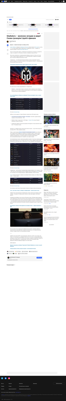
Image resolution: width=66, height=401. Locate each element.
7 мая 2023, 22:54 (12, 334)
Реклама (10, 386)
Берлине (26, 47)
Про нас (2, 383)
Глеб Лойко (13, 344)
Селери (30, 120)
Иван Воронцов (13, 283)
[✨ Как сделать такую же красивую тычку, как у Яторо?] (51, 120)
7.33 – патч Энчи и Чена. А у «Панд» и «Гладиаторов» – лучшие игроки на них (24, 190)
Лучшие (13, 266)
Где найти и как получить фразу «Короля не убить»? (51, 154)
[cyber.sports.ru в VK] (6, 378)
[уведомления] (62, 1)
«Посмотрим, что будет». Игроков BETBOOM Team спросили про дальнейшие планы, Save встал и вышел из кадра (51, 200)
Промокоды (35, 383)
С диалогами (39, 266)
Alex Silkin (12, 339)
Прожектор (21, 383)
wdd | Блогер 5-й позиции (16, 30)
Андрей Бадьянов (12, 41)
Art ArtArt (11, 333)
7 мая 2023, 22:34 (12, 327)
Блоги (12, 30)
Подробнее (29, 395)
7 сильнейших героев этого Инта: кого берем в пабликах (50, 184)
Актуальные (18, 266)
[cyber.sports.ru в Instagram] (9, 378)
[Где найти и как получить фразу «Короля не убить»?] (51, 148)
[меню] (9, 1)
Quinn (11, 174)
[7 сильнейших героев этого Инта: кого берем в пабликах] (51, 178)
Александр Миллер (13, 326)
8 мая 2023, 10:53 (13, 345)
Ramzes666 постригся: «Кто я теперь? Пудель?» (50, 213)
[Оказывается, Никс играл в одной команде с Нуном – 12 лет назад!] (51, 134)
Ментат (12, 313)
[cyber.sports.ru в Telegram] (2, 378)
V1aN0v (11, 295)
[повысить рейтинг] (8, 50)
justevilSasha (12, 276)
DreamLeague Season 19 (24, 49)
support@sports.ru (18, 392)
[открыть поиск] (59, 1)
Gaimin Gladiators (13, 47)
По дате (8, 266)
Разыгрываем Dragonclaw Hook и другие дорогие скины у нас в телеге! (23, 64)
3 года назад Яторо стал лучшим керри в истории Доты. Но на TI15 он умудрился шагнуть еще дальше (51, 168)
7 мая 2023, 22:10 (12, 270)
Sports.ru (3, 394)
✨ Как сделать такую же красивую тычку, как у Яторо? (51, 126)
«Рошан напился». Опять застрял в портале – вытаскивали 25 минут (23, 248)
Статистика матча (15, 26)
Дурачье (20, 132)
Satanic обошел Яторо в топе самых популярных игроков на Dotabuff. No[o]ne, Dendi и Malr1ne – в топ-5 (51, 207)
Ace (37, 171)
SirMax (11, 269)
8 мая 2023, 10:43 (12, 340)
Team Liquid (37, 47)
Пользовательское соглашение (24, 386)
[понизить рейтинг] (8, 54)
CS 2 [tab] (7, 19)
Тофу (33, 120)
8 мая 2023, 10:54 (13, 355)
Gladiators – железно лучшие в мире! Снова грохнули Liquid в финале (29, 30)
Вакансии (10, 383)
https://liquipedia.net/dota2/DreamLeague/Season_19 (16, 364)
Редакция (2, 386)
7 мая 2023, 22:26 (12, 277)
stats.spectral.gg (16, 111)
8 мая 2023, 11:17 (13, 314)
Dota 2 (9, 30)
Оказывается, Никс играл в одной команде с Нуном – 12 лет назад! (51, 140)
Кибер (7, 30)
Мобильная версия (59, 383)
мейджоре (22, 47)
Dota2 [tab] (10, 19)
